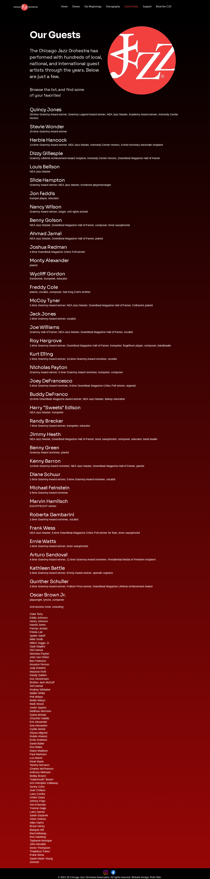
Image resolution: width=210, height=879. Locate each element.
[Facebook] (113, 872)
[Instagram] (106, 872)
